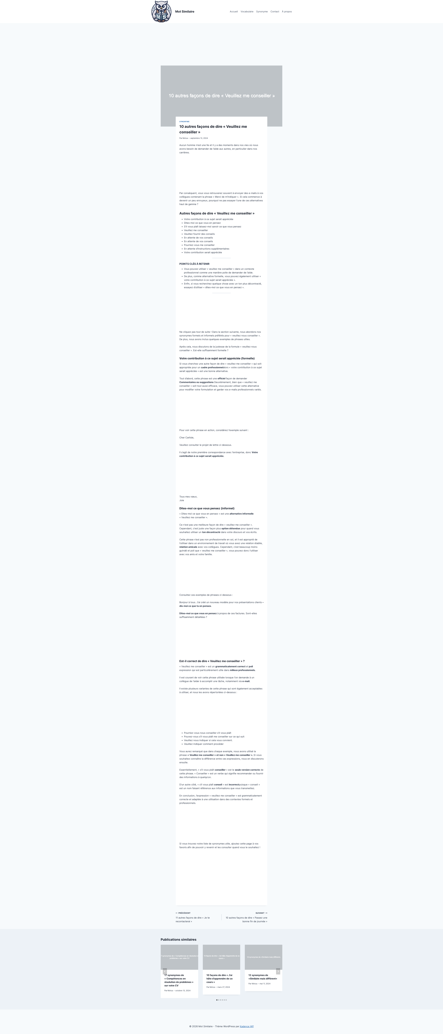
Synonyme (262, 11)
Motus (185, 138)
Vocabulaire (247, 11)
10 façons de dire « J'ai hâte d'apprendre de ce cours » (220, 978)
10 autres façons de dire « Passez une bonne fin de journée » (246, 917)
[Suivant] (278, 971)
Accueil (234, 11)
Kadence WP (247, 1026)
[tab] (216, 1000)
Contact (275, 11)
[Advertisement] (221, 48)
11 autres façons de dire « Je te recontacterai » (193, 917)
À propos (287, 11)
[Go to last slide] (165, 971)
